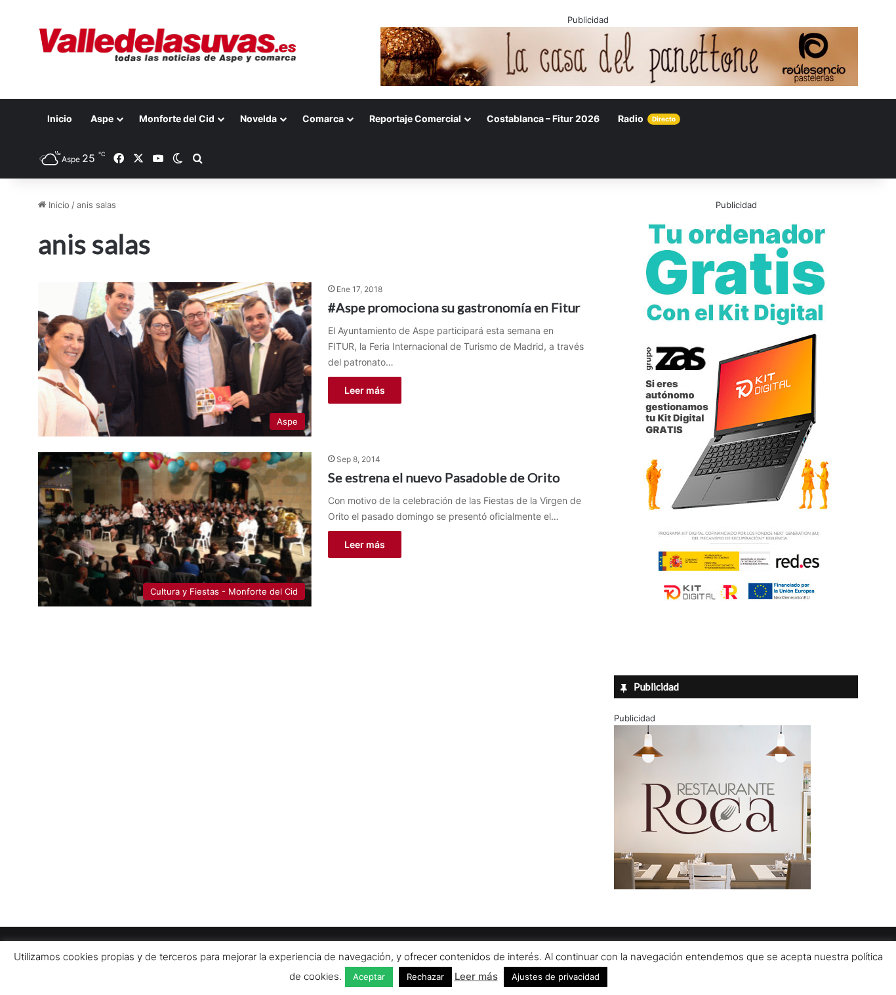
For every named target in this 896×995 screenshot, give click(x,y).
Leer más (364, 390)
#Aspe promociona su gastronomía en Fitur (454, 307)
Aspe (102, 118)
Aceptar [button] (369, 976)
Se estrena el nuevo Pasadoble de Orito (444, 477)
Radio (647, 118)
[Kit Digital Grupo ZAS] (736, 602)
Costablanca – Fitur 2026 (543, 118)
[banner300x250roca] (712, 886)
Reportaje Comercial (415, 118)
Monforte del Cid (176, 118)
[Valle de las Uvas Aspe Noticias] (168, 45)
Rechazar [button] (425, 976)
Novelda (258, 118)
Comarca (323, 118)
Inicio (59, 118)
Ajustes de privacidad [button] (556, 976)
